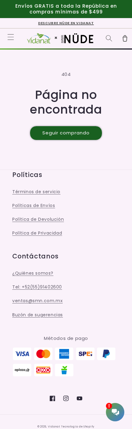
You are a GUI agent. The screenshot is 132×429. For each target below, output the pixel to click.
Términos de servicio (36, 192)
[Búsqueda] (109, 38)
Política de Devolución (38, 219)
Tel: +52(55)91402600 (37, 287)
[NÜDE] (77, 38)
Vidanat (54, 426)
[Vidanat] (39, 38)
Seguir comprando (66, 133)
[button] (11, 37)
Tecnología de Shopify (78, 426)
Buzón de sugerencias (37, 315)
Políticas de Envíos (33, 205)
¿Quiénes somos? (32, 273)
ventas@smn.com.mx (37, 301)
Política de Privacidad (37, 233)
